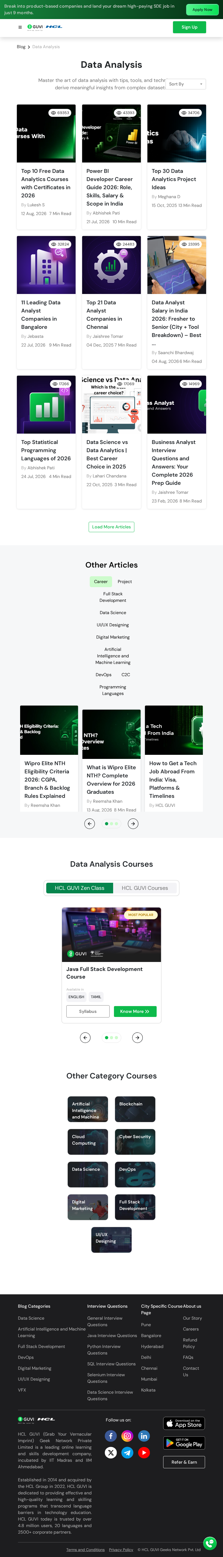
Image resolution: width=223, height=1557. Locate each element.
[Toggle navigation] (20, 28)
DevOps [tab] (104, 675)
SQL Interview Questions (111, 1364)
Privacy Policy (121, 1549)
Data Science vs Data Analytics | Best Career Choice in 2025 (107, 454)
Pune (146, 1325)
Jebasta (35, 336)
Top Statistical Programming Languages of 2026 (46, 450)
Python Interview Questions (103, 1350)
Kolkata (148, 1390)
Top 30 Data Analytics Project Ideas (174, 179)
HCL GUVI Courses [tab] (145, 887)
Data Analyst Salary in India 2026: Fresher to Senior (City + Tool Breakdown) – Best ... (176, 323)
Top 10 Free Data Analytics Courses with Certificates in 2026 (45, 183)
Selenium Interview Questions (106, 1378)
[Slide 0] (106, 823)
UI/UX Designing (34, 1379)
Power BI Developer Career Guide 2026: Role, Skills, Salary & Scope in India (109, 187)
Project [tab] (125, 581)
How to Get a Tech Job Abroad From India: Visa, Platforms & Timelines (173, 779)
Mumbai (149, 1379)
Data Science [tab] (113, 612)
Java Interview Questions (112, 1335)
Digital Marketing (34, 1368)
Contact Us (191, 1371)
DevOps (26, 1357)
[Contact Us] (210, 1544)
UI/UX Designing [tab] (113, 625)
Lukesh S (36, 205)
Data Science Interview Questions (110, 1395)
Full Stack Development (41, 1346)
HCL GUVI (165, 805)
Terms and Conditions (85, 1549)
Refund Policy (190, 1343)
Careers (191, 1329)
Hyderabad (152, 1346)
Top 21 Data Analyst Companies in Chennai (104, 314)
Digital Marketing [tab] (113, 637)
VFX (22, 1390)
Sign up (189, 27)
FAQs (188, 1357)
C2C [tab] (126, 675)
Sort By (176, 84)
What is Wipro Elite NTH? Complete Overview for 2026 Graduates (111, 779)
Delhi (146, 1357)
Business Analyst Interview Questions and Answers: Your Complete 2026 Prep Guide (174, 462)
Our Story (192, 1318)
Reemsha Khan (45, 805)
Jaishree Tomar (108, 336)
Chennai (149, 1368)
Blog (21, 47)
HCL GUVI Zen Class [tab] (79, 887)
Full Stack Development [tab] (113, 597)
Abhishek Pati (106, 213)
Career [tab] (101, 581)
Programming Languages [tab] (113, 690)
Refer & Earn (184, 1462)
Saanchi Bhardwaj (176, 352)
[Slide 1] (111, 823)
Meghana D (169, 197)
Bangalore (151, 1335)
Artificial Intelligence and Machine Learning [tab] (113, 655)
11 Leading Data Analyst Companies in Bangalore (40, 314)
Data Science (31, 1318)
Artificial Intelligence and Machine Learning (52, 1332)
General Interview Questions (104, 1321)
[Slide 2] (116, 823)
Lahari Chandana (109, 476)
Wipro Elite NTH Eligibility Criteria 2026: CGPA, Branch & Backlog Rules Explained (47, 779)
